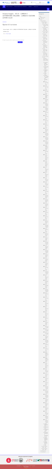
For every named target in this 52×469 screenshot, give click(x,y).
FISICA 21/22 (45, 74)
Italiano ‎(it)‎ (36, 6)
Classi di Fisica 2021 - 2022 (45, 32)
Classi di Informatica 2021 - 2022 (45, 34)
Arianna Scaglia (8, 33)
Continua (20, 42)
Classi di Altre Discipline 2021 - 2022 (45, 25)
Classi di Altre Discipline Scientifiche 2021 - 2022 (45, 29)
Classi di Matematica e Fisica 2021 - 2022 (45, 42)
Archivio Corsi (43, 450)
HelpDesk (30, 6)
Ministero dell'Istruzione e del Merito (20, 6)
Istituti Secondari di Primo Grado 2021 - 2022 (45, 53)
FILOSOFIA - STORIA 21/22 (46, 71)
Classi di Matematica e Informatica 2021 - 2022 (45, 46)
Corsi (41, 19)
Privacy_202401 (26, 466)
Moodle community (9, 6)
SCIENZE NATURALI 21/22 (45, 442)
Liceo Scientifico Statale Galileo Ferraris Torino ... (45, 59)
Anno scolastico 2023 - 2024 (44, 449)
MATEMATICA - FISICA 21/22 (46, 430)
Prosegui (26, 468)
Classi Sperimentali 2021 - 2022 (45, 49)
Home (40, 16)
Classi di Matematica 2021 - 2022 (45, 38)
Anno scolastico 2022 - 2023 (44, 447)
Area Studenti (43, 20)
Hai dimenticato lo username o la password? (42, 4)
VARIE (45, 445)
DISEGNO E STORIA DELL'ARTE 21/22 (46, 64)
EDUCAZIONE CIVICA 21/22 (46, 67)
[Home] (14, 2)
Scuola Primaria (45, 56)
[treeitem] (44, 234)
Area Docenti (43, 451)
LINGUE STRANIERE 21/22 (46, 424)
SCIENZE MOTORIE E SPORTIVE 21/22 (46, 439)
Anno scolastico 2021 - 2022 (44, 23)
